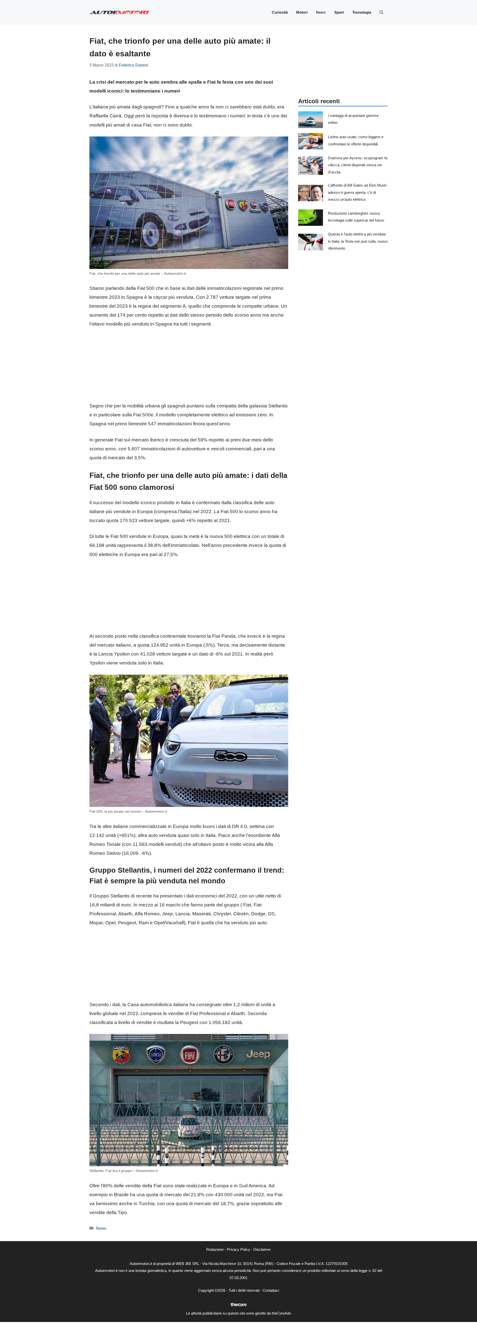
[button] (381, 12)
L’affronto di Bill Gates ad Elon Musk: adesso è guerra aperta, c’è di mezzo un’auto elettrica (357, 192)
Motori (302, 12)
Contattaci (271, 1290)
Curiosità (280, 12)
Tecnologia (361, 12)
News (321, 12)
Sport (339, 12)
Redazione (215, 1249)
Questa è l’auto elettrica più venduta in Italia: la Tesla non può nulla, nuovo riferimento (358, 241)
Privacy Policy (238, 1249)
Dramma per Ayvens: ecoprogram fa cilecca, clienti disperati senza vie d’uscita (357, 165)
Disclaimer (262, 1249)
